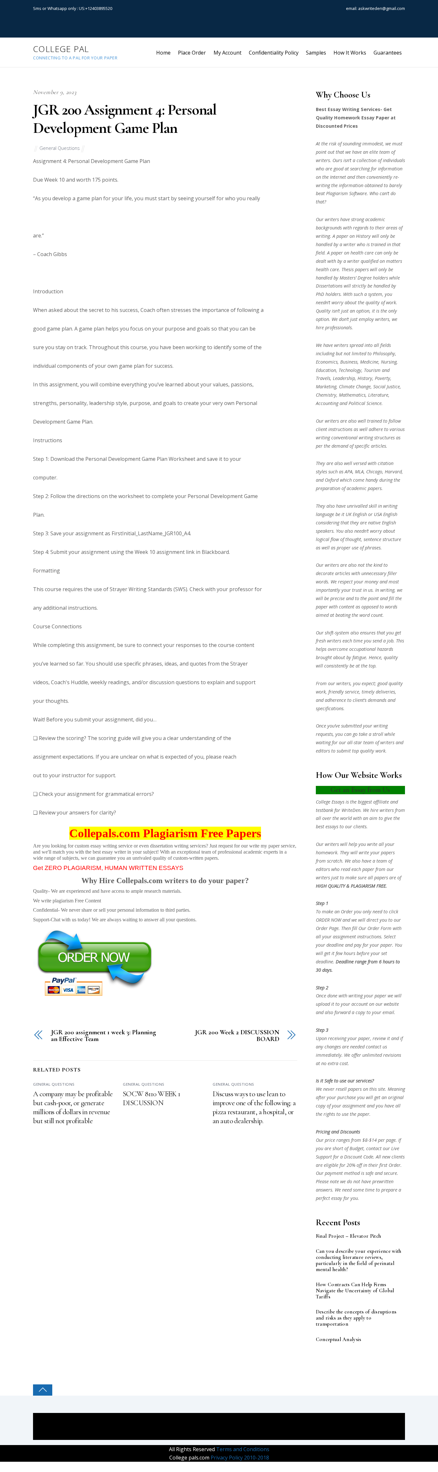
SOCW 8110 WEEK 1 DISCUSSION (152, 1098)
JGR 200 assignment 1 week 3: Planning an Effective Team (103, 1036)
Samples (316, 52)
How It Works (349, 52)
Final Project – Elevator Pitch (348, 1236)
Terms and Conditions (242, 1449)
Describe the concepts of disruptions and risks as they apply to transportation (356, 1318)
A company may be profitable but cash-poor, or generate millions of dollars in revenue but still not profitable (73, 1107)
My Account (227, 52)
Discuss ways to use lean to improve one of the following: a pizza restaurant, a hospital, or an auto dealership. (254, 1107)
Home (163, 52)
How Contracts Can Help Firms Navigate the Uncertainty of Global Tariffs (355, 1291)
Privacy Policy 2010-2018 (239, 1457)
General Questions (59, 148)
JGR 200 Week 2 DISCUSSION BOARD (237, 1036)
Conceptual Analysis (338, 1340)
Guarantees (388, 52)
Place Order (192, 52)
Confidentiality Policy (274, 52)
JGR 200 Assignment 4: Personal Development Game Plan (124, 119)
